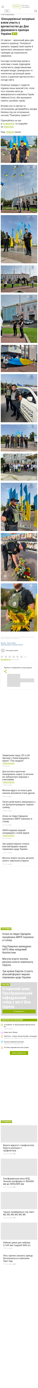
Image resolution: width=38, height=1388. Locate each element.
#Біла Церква (11, 643)
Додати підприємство (19, 1053)
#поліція (3, 643)
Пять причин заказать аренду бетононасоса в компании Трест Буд (18, 1258)
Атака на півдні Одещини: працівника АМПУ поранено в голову (17, 819)
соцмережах (9, 123)
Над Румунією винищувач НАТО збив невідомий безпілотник (16, 949)
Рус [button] (7, 11)
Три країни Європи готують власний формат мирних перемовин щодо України (15, 846)
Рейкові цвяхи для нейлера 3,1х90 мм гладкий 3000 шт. (17, 1244)
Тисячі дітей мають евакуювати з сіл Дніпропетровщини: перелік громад (18, 804)
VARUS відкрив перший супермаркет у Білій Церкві (15, 831)
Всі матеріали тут (19, 1011)
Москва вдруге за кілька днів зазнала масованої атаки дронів (18, 791)
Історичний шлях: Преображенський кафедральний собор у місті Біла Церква (17, 998)
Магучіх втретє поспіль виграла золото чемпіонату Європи (18, 859)
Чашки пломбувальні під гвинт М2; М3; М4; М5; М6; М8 (18, 1213)
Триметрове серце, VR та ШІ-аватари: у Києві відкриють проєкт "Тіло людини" (16, 758)
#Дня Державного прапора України (12, 645)
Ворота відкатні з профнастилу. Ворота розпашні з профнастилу (19, 1148)
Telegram (10, 132)
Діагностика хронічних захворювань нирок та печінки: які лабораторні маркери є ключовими (18, 775)
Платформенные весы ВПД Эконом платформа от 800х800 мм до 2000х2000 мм (18, 1181)
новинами (9, 126)
